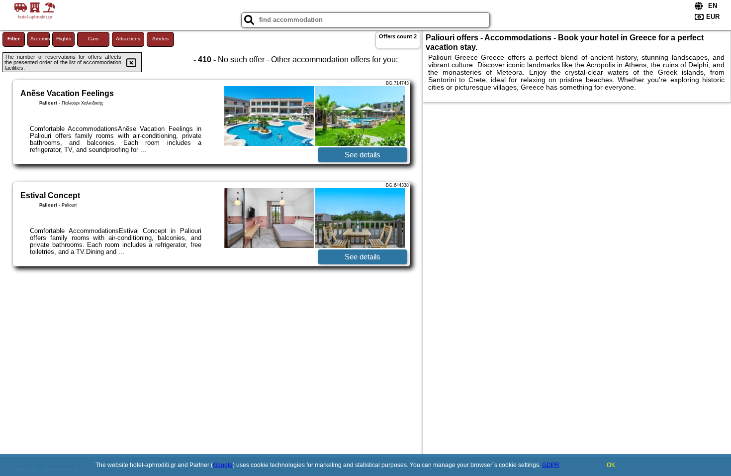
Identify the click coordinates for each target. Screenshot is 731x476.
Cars (93, 38)
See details (362, 154)
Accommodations (40, 38)
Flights (63, 38)
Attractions (128, 38)
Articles (160, 38)
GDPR (550, 465)
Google (223, 465)
